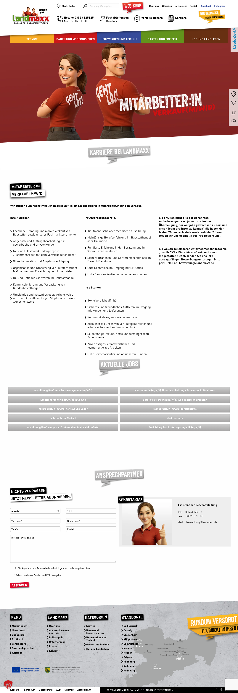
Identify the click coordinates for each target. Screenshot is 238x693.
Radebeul (129, 666)
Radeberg (129, 661)
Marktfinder (68, 6)
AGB (58, 689)
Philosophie (56, 637)
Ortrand (128, 657)
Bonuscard (18, 634)
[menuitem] (75, 33)
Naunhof (128, 648)
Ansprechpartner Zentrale (59, 631)
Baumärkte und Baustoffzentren (31, 19)
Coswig (127, 630)
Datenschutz (43, 568)
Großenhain (130, 634)
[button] (8, 685)
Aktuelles (167, 6)
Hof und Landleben (206, 39)
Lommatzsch (131, 643)
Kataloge (17, 652)
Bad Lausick (130, 626)
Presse (53, 646)
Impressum (29, 689)
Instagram (219, 6)
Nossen (127, 652)
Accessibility (84, 689)
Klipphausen (130, 639)
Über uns (154, 6)
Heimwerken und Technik (119, 39)
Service (32, 39)
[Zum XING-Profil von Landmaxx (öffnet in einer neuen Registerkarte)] (221, 689)
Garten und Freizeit (162, 39)
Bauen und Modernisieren (75, 39)
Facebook (206, 6)
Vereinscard (19, 643)
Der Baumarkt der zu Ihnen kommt (207, 15)
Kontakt (194, 6)
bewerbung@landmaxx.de (196, 262)
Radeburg (129, 670)
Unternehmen (57, 642)
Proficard (17, 639)
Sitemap (69, 689)
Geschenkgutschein (23, 648)
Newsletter (181, 6)
